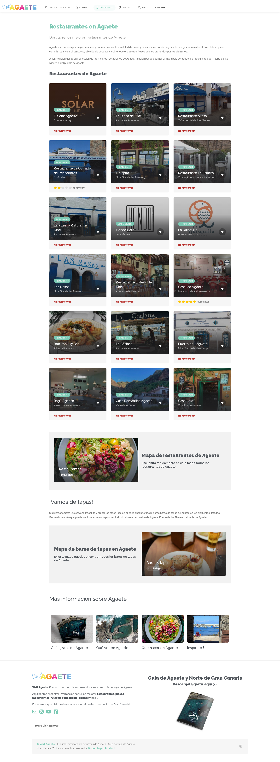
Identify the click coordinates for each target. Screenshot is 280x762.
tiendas (84, 697)
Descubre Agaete (57, 7)
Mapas (126, 7)
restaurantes (105, 693)
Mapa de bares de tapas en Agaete (95, 549)
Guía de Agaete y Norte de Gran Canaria (195, 678)
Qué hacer (105, 7)
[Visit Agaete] (19, 6)
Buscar (145, 7)
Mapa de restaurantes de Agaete (180, 455)
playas (119, 693)
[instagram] (241, 746)
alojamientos (40, 697)
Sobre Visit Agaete (46, 725)
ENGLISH (160, 7)
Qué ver (83, 7)
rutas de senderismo (64, 697)
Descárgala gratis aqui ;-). (195, 684)
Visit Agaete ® (41, 687)
